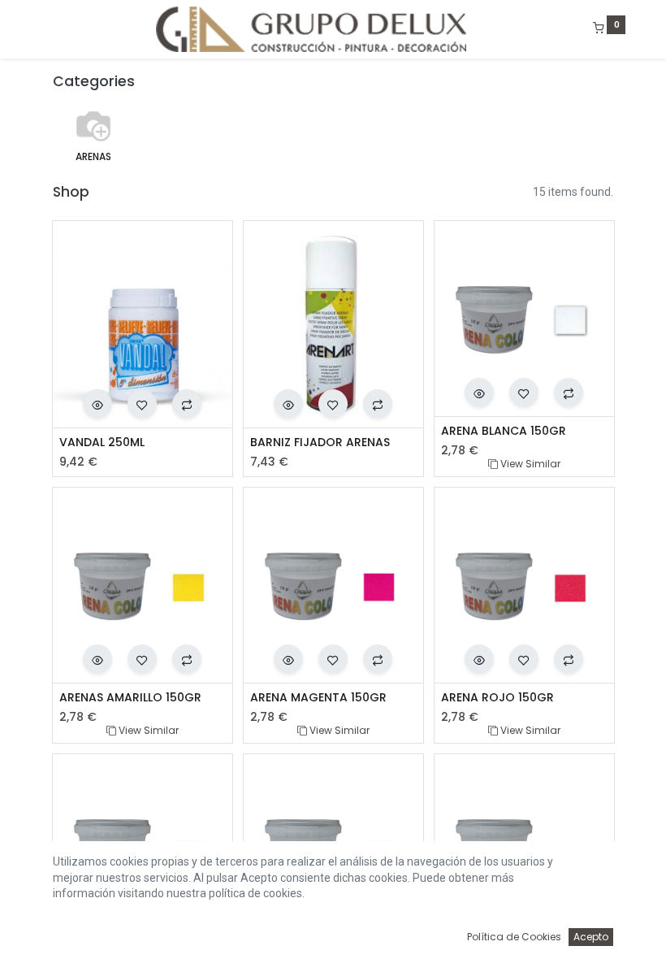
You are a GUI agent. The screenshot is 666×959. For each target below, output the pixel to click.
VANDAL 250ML (102, 442)
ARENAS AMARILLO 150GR (130, 697)
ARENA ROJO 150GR (497, 697)
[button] (97, 404)
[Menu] (41, 29)
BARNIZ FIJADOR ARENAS (320, 442)
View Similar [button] (529, 464)
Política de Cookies (514, 937)
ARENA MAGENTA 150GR (318, 697)
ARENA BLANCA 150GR (503, 431)
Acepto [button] (590, 937)
